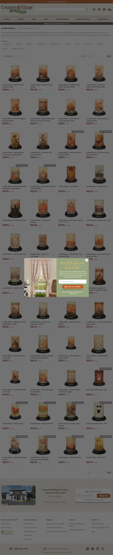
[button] (72, 287)
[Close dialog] (86, 260)
